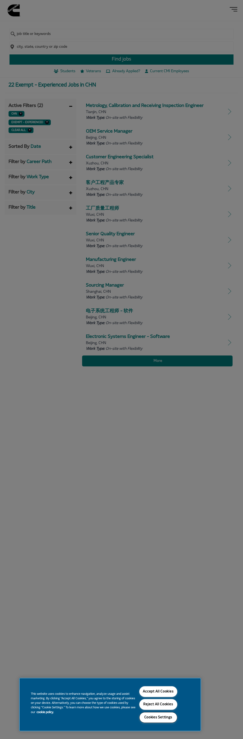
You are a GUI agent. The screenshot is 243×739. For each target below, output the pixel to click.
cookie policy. (45, 712)
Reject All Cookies (158, 704)
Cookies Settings (158, 717)
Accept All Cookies (158, 691)
